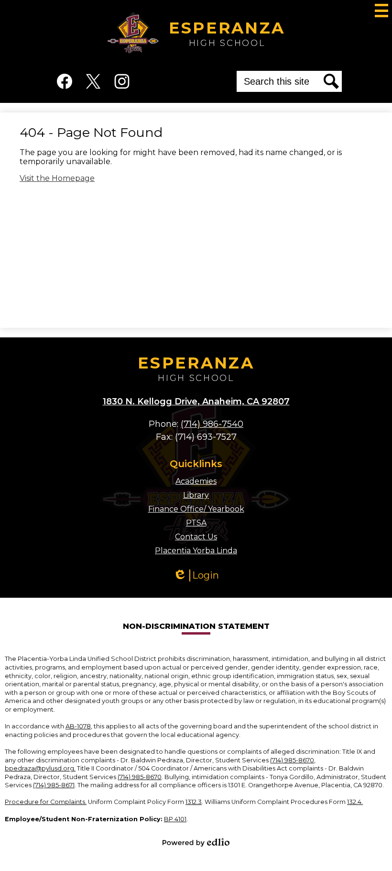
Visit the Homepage (57, 178)
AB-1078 (78, 726)
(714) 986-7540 (212, 424)
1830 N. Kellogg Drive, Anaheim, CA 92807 (196, 401)
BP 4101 (175, 819)
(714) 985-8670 (292, 760)
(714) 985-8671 (54, 785)
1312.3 (193, 801)
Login (199, 575)
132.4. (355, 801)
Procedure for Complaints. (46, 801)
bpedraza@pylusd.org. (40, 768)
